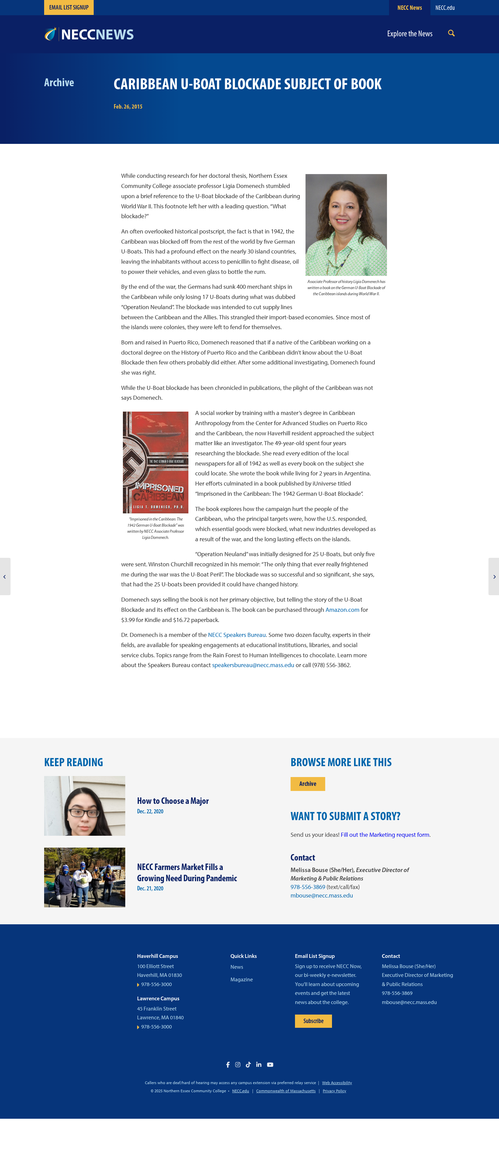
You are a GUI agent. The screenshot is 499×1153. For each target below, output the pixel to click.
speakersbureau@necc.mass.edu (253, 665)
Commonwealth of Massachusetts (286, 1091)
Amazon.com (342, 609)
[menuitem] (451, 34)
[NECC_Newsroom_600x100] (89, 34)
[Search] (451, 34)
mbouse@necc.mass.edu (322, 895)
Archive (307, 784)
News (236, 967)
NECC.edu (445, 8)
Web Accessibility (337, 1082)
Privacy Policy (334, 1091)
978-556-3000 (156, 984)
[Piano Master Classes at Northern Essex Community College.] (5, 576)
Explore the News (409, 33)
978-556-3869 (308, 887)
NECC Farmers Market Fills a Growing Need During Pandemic (187, 872)
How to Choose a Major (173, 800)
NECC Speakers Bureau (237, 635)
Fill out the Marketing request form (385, 834)
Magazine (241, 979)
